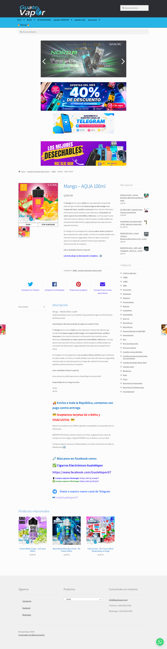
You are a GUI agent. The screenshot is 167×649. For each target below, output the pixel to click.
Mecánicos (127, 371)
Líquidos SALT (80, 20)
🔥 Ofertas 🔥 (23, 25)
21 (116, 79)
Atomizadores (128, 302)
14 (93, 79)
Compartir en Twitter (30, 290)
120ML (125, 281)
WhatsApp (26, 615)
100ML (53, 171)
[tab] (32, 307)
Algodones (127, 294)
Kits (124, 339)
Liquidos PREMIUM (61, 20)
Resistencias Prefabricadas (133, 387)
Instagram (26, 601)
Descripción (23, 307)
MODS (29, 20)
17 (103, 79)
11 (84, 79)
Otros (125, 379)
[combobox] (83, 599)
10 (81, 79)
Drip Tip (126, 319)
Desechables (128, 314)
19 (109, 79)
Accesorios (92, 20)
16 (100, 79)
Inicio (23, 171)
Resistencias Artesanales (132, 383)
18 (106, 79)
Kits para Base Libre (130, 344)
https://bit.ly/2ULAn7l (89, 481)
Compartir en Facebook (54, 290)
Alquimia (126, 298)
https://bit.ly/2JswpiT (89, 478)
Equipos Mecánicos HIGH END (134, 331)
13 (90, 79)
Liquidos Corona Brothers (132, 352)
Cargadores (127, 310)
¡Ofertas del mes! (129, 273)
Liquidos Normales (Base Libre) (38, 171)
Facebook (26, 608)
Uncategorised (128, 392)
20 (112, 79)
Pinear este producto (78, 290)
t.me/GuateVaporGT (67, 497)
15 (96, 79)
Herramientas (128, 335)
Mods (125, 375)
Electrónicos (128, 323)
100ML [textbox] (83, 599)
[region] (83, 61)
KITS (19, 20)
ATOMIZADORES (44, 20)
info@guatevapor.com (118, 600)
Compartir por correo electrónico (103, 291)
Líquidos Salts (128, 367)
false (44, 61)
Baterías (126, 306)
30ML (125, 285)
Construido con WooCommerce (31, 635)
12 (87, 79)
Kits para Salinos (129, 348)
